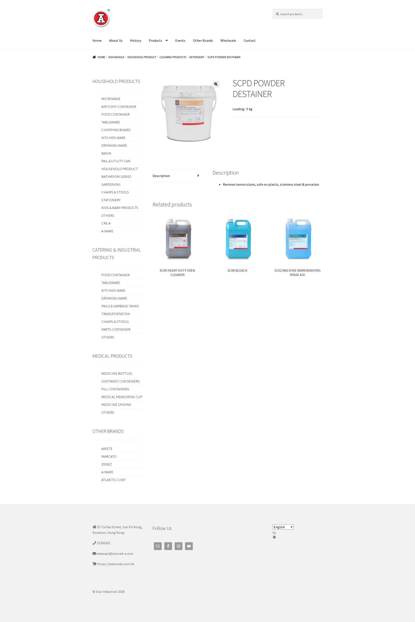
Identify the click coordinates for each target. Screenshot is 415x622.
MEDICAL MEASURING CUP (121, 396)
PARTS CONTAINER (115, 329)
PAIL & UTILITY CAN (115, 161)
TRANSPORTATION (115, 313)
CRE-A (106, 223)
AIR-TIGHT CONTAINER (118, 106)
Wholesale (228, 40)
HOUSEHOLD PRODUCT (142, 57)
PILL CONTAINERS (115, 389)
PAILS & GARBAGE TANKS (120, 306)
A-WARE (107, 231)
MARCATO (109, 456)
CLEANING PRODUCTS (173, 57)
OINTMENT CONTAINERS (120, 381)
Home (97, 40)
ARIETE (106, 448)
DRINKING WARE (114, 145)
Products (155, 40)
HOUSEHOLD (116, 57)
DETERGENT (197, 57)
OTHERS (107, 215)
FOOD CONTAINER (115, 114)
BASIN (106, 153)
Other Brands (203, 40)
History (135, 40)
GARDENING (110, 184)
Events (180, 40)
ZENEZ (106, 464)
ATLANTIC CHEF (113, 479)
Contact (250, 40)
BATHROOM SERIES (116, 176)
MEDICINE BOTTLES (116, 373)
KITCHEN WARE (113, 137)
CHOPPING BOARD (116, 130)
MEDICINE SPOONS (116, 404)
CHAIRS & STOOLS (115, 192)
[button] (215, 84)
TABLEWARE (110, 122)
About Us (116, 40)
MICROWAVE (110, 98)
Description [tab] (161, 176)
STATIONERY (110, 200)
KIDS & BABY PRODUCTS (119, 207)
